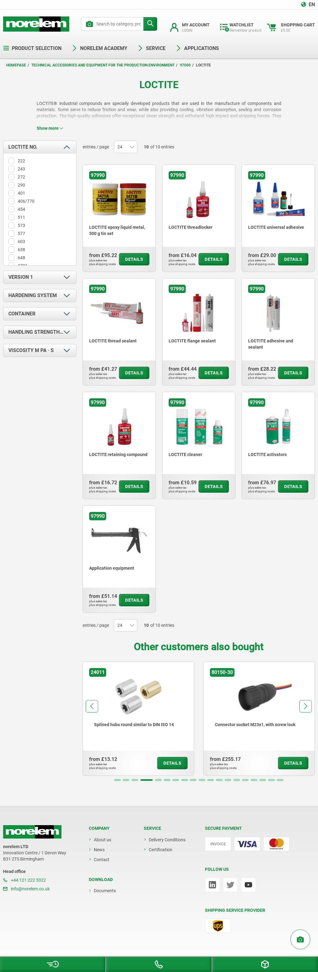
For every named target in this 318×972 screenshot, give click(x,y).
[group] (138, 719)
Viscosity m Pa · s (31, 350)
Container (21, 314)
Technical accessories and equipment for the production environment (103, 65)
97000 (185, 65)
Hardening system (32, 295)
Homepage (16, 65)
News (99, 849)
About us (102, 839)
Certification (160, 849)
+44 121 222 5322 (28, 880)
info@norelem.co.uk (30, 888)
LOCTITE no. (23, 147)
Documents (105, 890)
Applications (201, 48)
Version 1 (20, 277)
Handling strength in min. (42, 332)
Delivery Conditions (167, 839)
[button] (117, 780)
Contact (101, 859)
